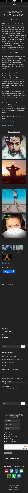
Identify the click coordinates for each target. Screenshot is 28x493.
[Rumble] (9, 476)
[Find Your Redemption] (7, 257)
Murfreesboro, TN (14, 485)
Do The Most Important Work (10, 369)
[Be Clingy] (7, 247)
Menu (14, 4)
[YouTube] (6, 471)
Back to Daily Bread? (7, 125)
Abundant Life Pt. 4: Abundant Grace (12, 389)
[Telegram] (11, 471)
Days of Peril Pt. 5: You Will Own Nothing (13, 359)
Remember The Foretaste (9, 356)
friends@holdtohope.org (14, 489)
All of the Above (11, 441)
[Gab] (21, 471)
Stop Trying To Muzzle (8, 362)
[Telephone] (14, 476)
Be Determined (17, 252)
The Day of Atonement (8, 386)
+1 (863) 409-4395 (14, 487)
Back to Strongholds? (8, 122)
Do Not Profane (6, 381)
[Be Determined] (18, 247)
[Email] (19, 476)
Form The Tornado (7, 366)
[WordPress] (16, 471)
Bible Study (9, 439)
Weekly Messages (11, 436)
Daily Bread (9, 434)
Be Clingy (4, 252)
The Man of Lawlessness (8, 384)
